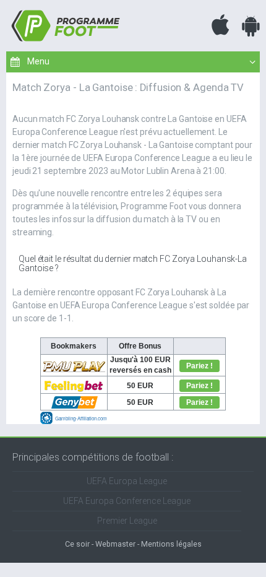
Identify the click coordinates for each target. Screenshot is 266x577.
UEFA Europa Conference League (127, 501)
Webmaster (115, 544)
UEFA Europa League (127, 481)
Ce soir (77, 544)
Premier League (127, 521)
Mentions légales (171, 544)
